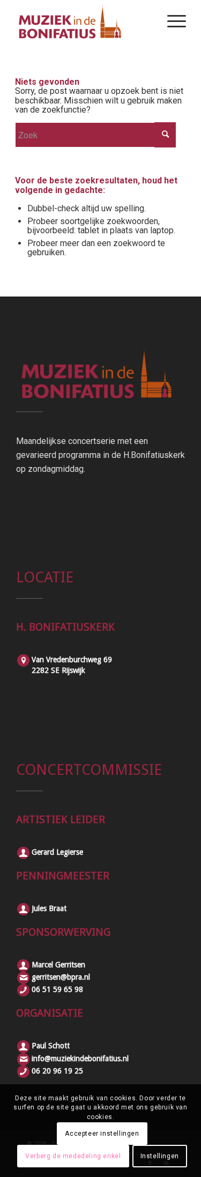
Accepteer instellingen (102, 1133)
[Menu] (171, 21)
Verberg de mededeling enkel (73, 1156)
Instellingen (159, 1156)
